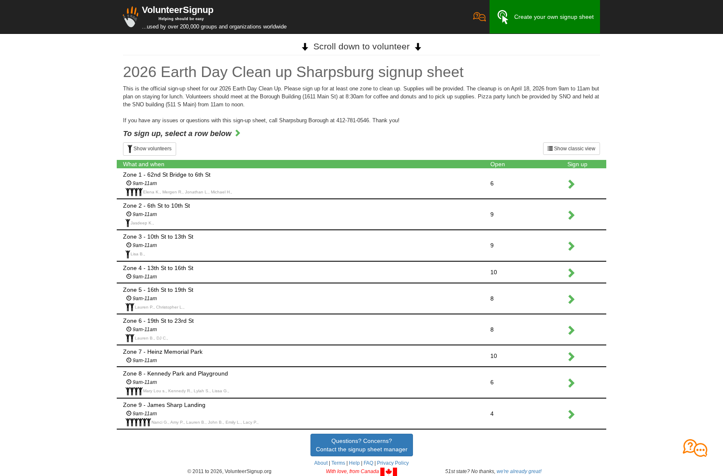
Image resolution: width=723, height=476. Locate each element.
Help (354, 463)
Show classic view (574, 149)
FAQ (368, 463)
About (321, 463)
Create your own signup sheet (554, 16)
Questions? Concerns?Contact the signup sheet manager (362, 445)
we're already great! (519, 471)
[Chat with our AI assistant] (479, 16)
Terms (338, 463)
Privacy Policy (393, 463)
